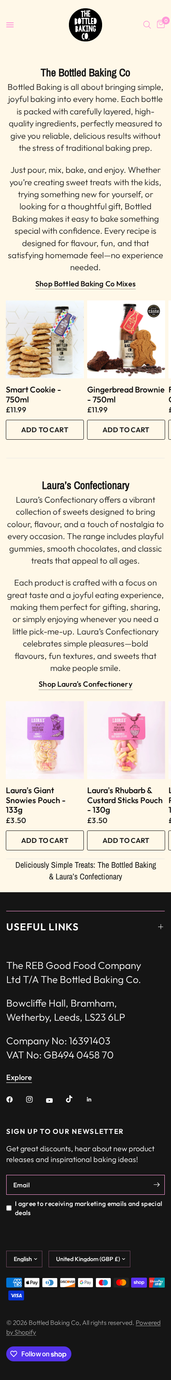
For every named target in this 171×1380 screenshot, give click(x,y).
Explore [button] (19, 1077)
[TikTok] (75, 1099)
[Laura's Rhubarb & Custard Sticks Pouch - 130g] (126, 740)
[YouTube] (55, 1100)
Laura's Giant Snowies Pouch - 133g (36, 800)
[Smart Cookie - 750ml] (45, 339)
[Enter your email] (156, 1185)
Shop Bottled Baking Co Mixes (85, 284)
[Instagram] (35, 1099)
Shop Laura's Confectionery (85, 684)
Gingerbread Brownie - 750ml (126, 394)
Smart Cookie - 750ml (33, 394)
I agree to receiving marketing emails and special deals (88, 1208)
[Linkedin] (95, 1099)
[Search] (147, 25)
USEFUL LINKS (42, 926)
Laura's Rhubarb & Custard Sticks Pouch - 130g (125, 800)
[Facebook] (15, 1099)
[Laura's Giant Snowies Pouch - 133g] (45, 740)
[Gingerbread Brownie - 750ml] (126, 339)
